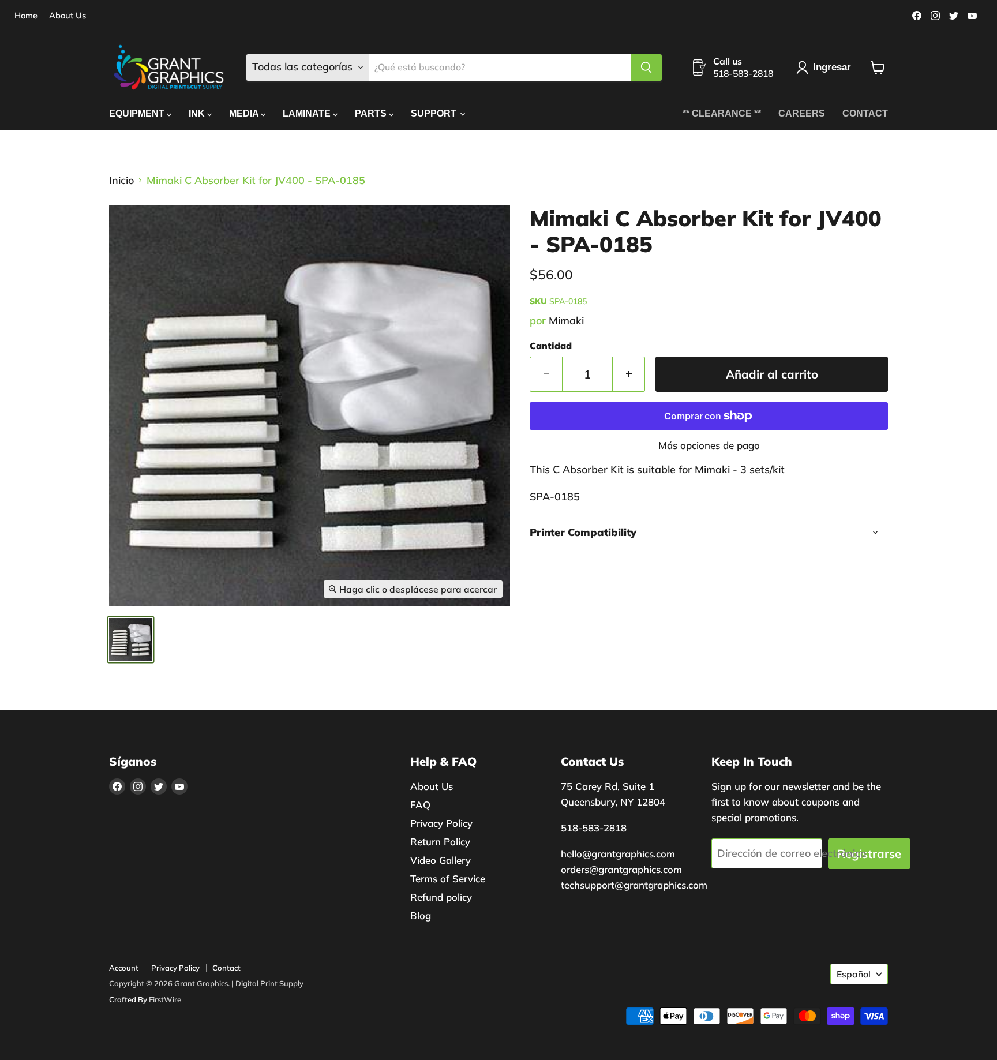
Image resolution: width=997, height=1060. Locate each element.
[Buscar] (646, 67)
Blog (420, 915)
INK (198, 113)
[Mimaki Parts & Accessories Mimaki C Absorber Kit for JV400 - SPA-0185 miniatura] (130, 639)
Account (123, 967)
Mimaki (566, 320)
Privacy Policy (441, 823)
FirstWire (165, 999)
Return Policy (440, 842)
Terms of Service (447, 878)
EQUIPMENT (138, 113)
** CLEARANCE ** (722, 113)
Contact (226, 967)
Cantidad (551, 345)
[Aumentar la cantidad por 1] (629, 374)
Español (854, 974)
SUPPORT (435, 113)
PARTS (372, 113)
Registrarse (869, 853)
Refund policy (441, 897)
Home (26, 16)
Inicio (121, 181)
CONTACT (865, 113)
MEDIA (245, 113)
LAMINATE (308, 113)
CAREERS (801, 113)
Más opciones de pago (709, 445)
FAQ (420, 805)
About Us (67, 16)
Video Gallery (440, 860)
